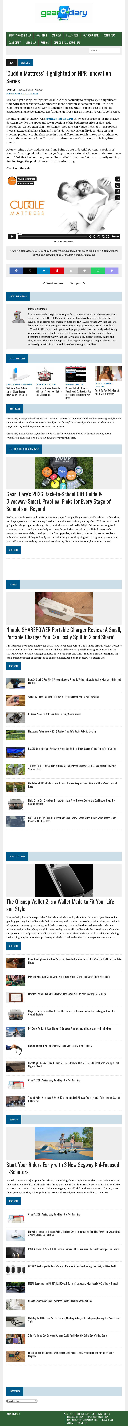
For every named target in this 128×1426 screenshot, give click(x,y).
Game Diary (15, 42)
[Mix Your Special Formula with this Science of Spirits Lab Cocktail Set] (45, 380)
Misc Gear (31, 42)
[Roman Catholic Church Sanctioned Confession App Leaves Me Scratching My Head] (75, 380)
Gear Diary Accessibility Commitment (83, 1419)
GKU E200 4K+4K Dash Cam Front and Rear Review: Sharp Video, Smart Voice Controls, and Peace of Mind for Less (72, 819)
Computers (109, 35)
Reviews (13, 584)
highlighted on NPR (59, 118)
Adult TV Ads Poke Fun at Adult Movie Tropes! (107, 392)
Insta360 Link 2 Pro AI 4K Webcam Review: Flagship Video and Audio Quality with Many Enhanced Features (74, 681)
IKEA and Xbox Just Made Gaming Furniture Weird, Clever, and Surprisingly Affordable (69, 977)
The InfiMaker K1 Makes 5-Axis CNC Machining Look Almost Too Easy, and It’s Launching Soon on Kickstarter (74, 1099)
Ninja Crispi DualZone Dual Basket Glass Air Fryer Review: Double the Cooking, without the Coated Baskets (71, 802)
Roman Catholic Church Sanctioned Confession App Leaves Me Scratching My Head (78, 393)
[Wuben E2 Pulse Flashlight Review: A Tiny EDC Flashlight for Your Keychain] (15, 703)
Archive (70, 1422)
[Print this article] (84, 271)
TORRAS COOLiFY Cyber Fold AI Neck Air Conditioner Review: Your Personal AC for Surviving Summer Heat (72, 767)
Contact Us (82, 1422)
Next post (76, 283)
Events (10, 384)
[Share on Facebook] (16, 271)
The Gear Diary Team (85, 1414)
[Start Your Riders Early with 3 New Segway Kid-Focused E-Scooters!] (64, 1158)
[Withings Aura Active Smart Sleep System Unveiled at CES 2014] (19, 380)
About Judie (69, 1414)
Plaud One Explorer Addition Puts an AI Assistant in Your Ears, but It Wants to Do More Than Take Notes (74, 960)
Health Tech (72, 35)
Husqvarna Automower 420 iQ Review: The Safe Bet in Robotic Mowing (62, 731)
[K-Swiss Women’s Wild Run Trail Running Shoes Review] (15, 721)
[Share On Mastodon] (111, 271)
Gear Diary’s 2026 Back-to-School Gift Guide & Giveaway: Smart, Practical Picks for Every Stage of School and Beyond (58, 501)
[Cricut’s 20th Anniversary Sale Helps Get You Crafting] (15, 1087)
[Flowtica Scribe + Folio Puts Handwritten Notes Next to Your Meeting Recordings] (15, 1001)
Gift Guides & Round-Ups (67, 42)
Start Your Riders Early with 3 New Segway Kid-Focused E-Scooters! (62, 1168)
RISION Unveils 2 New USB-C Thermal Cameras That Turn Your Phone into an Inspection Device (73, 1249)
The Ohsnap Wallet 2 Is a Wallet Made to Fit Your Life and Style (60, 905)
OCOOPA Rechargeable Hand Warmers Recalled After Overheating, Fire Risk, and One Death (72, 1266)
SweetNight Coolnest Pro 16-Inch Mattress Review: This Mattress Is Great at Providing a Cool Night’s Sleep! (73, 1064)
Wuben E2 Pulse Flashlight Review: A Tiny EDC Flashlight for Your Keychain (63, 697)
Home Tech (41, 35)
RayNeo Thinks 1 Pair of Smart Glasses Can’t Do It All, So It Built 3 (60, 1046)
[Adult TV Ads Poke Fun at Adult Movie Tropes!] (108, 379)
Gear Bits (41, 384)
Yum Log (51, 384)
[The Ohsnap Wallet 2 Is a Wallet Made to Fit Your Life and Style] (64, 894)
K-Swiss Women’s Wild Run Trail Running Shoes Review (54, 714)
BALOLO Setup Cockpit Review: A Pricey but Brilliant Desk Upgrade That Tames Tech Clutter (72, 749)
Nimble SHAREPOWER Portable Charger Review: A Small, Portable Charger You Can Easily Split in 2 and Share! (63, 633)
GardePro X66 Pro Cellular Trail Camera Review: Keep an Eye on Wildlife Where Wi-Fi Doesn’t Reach (72, 784)
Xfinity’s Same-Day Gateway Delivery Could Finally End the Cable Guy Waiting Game (67, 1335)
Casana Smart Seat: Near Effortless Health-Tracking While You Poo (60, 1301)
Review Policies (103, 1414)
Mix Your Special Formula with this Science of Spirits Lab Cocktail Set (49, 391)
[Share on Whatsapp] (98, 271)
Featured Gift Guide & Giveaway (24, 449)
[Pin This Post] (57, 271)
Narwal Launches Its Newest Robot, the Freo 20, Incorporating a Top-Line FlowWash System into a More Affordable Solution (74, 1233)
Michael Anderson (28, 94)
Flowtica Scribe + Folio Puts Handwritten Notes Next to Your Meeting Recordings (67, 994)
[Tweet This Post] (30, 271)
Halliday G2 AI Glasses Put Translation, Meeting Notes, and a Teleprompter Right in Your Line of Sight (74, 1319)
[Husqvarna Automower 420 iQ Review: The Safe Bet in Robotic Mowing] (15, 738)
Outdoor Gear (91, 35)
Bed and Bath (26, 89)
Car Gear (56, 35)
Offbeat (39, 89)
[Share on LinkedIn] (43, 271)
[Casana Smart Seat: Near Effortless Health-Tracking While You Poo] (15, 1307)
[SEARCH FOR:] (104, 50)
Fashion (45, 42)
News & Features (23, 384)
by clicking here (67, 437)
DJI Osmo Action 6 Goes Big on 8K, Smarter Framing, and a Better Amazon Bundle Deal (69, 1028)
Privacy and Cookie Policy (97, 1417)
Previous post (54, 283)
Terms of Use (107, 1419)
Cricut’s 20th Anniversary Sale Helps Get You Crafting (54, 1080)
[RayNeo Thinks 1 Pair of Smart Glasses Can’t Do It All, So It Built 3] (15, 1052)
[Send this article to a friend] (71, 271)
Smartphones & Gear (20, 35)
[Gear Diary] (64, 13)
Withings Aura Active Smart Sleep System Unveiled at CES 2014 (16, 391)
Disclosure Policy (75, 1417)
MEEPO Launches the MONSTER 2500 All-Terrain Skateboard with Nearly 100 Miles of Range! (73, 1283)
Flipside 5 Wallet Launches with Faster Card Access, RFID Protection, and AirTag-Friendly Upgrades (70, 1354)
